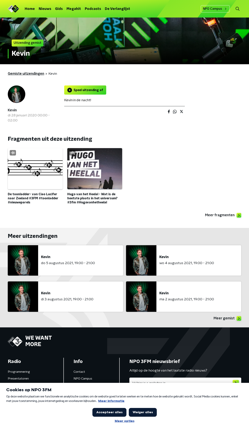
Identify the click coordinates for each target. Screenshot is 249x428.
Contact (79, 371)
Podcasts (93, 9)
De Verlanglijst (117, 9)
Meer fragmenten (220, 215)
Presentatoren (18, 378)
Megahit (74, 9)
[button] (237, 8)
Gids (59, 9)
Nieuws (45, 9)
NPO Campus (212, 8)
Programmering (19, 371)
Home (30, 9)
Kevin (12, 110)
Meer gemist (224, 318)
